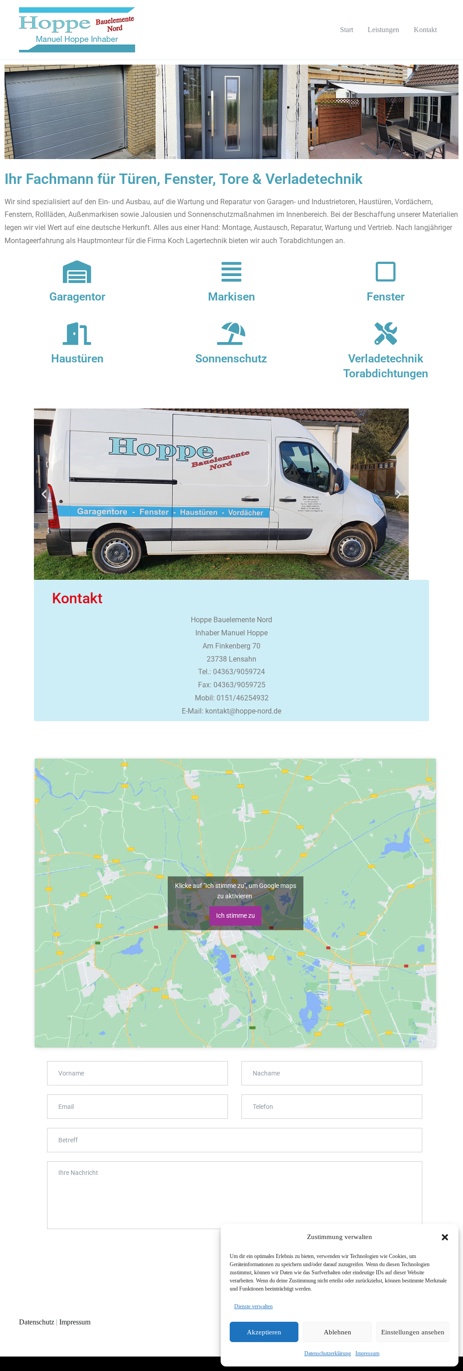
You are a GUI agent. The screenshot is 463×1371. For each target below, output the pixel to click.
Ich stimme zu (235, 915)
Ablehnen (337, 1332)
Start (346, 29)
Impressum (367, 1353)
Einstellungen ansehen (412, 1332)
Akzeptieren (264, 1332)
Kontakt (425, 29)
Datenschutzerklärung (327, 1353)
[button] (444, 1237)
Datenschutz (36, 1322)
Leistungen (383, 29)
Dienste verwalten (253, 1306)
